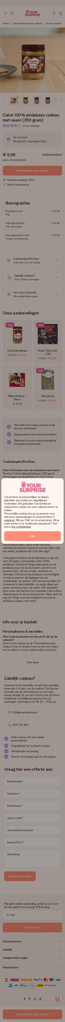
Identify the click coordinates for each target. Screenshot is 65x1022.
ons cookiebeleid (21, 526)
